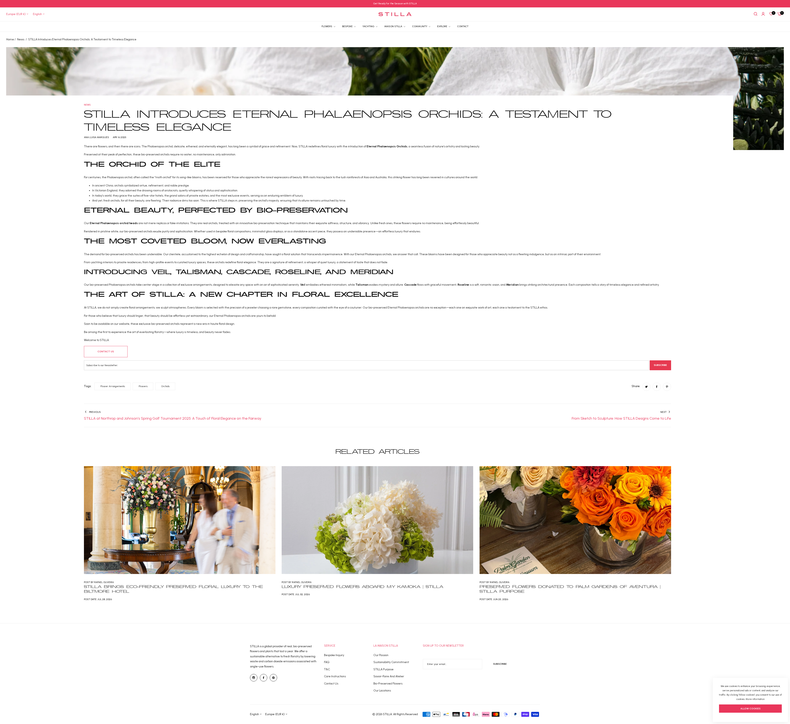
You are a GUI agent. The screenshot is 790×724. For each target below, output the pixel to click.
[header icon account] (763, 14)
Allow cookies (750, 708)
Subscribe (660, 365)
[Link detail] (253, 677)
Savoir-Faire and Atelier (388, 676)
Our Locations (382, 690)
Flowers (143, 386)
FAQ (326, 662)
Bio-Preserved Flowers (387, 683)
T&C (327, 669)
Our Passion (380, 655)
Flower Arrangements (112, 386)
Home (10, 39)
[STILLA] (395, 14)
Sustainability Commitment (391, 662)
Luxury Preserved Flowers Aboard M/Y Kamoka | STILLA (362, 586)
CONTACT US (106, 351)
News (20, 39)
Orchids (165, 386)
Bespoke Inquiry (334, 655)
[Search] (755, 14)
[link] (444, 26)
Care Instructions (335, 676)
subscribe (500, 663)
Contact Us (331, 683)
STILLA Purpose (383, 669)
